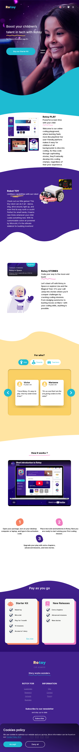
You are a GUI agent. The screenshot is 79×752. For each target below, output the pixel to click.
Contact (50, 692)
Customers (28, 689)
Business (28, 700)
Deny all (35, 744)
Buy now (29, 639)
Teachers (55, 362)
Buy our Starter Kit (20, 51)
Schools (28, 696)
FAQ (49, 689)
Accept (12, 744)
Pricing (49, 696)
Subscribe (39, 718)
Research (28, 692)
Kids (25, 362)
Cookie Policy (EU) (14, 737)
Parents (39, 362)
